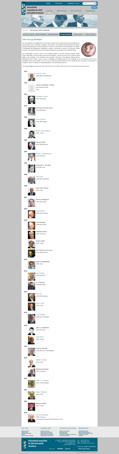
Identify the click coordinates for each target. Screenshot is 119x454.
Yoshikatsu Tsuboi (42, 96)
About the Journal (45, 431)
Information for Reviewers (47, 435)
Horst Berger (40, 273)
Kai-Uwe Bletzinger (42, 415)
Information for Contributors (47, 434)
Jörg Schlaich (40, 211)
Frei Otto (39, 294)
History (23, 434)
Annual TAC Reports (64, 435)
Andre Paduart (40, 119)
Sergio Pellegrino (41, 392)
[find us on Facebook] (60, 449)
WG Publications (64, 433)
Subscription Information (46, 433)
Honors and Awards (26, 433)
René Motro (40, 337)
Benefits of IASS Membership (86, 433)
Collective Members (83, 434)
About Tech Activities (65, 431)
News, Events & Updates (27, 435)
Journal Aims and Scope (46, 432)
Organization (25, 432)
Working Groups (63, 432)
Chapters (81, 435)
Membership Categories (84, 432)
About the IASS (25, 431)
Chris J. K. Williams (42, 380)
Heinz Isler (39, 176)
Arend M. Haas (41, 73)
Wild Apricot (84, 452)
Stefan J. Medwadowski (43, 154)
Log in (94, 7)
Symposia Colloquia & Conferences (68, 434)
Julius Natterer (40, 314)
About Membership (83, 431)
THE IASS (25, 30)
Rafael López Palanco (43, 131)
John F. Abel (40, 303)
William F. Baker (41, 360)
